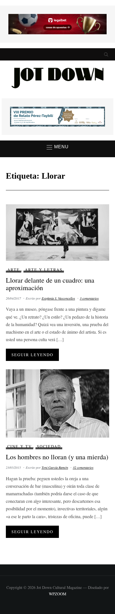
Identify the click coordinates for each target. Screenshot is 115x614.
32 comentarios (83, 467)
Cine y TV (19, 446)
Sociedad (49, 446)
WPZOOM (57, 593)
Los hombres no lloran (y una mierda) (57, 456)
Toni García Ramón (55, 467)
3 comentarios (89, 298)
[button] (58, 147)
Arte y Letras (44, 269)
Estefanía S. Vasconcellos (58, 298)
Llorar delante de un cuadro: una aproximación (50, 284)
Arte (13, 269)
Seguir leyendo (32, 354)
